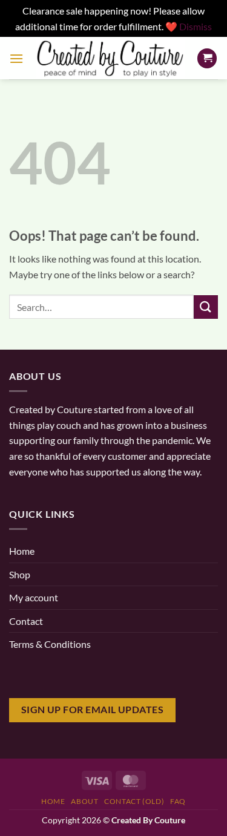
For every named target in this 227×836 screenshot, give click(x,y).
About (84, 801)
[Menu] (16, 58)
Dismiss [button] (195, 26)
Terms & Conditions (50, 644)
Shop (19, 574)
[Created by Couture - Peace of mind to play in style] (110, 58)
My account (33, 597)
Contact (26, 621)
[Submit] (206, 307)
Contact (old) (134, 801)
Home (22, 551)
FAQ (178, 801)
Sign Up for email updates (92, 709)
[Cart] (207, 58)
